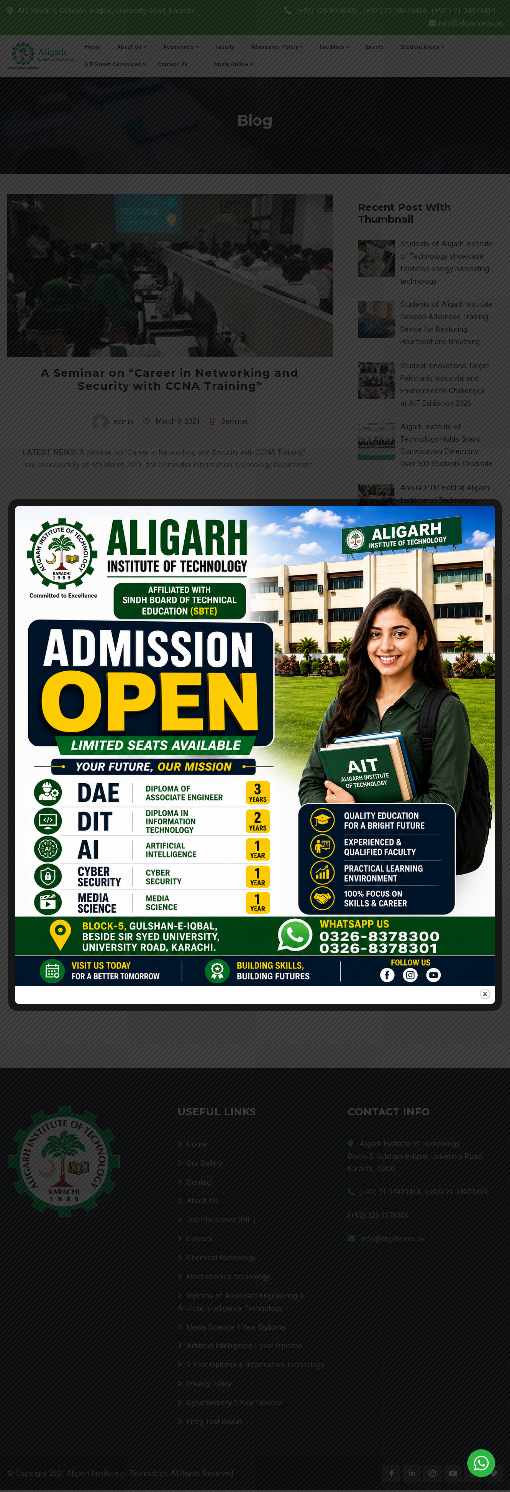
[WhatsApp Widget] (481, 1463)
